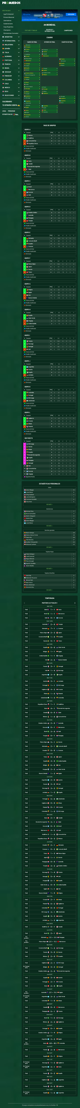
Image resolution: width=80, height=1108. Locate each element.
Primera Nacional (9, 17)
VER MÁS (49, 504)
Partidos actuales (49, 603)
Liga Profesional (8, 14)
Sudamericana (8, 23)
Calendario (7, 102)
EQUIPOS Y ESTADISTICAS (50, 30)
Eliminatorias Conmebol (11, 33)
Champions (7, 30)
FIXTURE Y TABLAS (31, 30)
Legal (4, 111)
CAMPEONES (68, 30)
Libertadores (7, 20)
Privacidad (11, 111)
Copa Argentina (8, 27)
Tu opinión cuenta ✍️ (11, 105)
